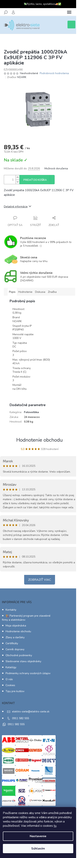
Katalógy (11, 667)
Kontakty (11, 610)
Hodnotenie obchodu (39, 440)
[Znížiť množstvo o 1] (17, 182)
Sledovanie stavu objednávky (23, 661)
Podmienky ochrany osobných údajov (28, 673)
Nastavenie (38, 836)
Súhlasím (38, 848)
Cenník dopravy (15, 649)
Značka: (16, 77)
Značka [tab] (52, 292)
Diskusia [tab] (40, 292)
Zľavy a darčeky (15, 637)
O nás (9, 679)
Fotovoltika (31, 412)
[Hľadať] (6, 12)
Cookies (10, 685)
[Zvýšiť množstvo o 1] (17, 177)
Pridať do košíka (35, 180)
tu (55, 826)
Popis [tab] (12, 292)
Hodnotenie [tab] (25, 292)
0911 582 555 (20, 718)
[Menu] (69, 12)
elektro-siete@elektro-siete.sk (30, 711)
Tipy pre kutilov (15, 691)
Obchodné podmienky (19, 655)
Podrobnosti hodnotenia (54, 73)
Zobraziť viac (39, 580)
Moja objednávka (16, 625)
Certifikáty (12, 643)
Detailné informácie (16, 206)
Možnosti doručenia (56, 168)
